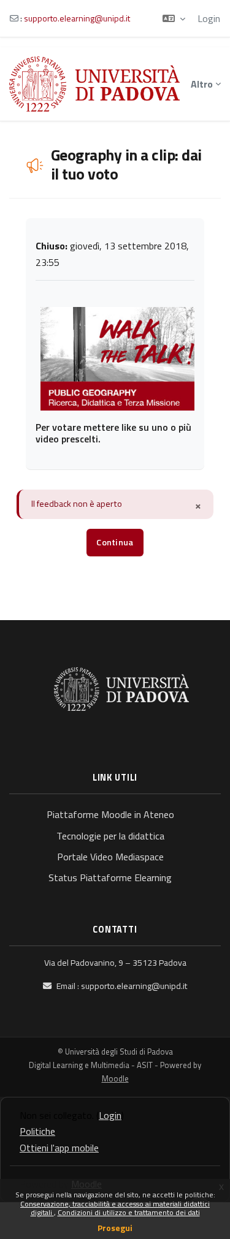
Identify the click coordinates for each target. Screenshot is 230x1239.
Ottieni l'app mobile (59, 1147)
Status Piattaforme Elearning (110, 877)
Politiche (37, 1131)
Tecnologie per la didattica (110, 835)
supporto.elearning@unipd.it (77, 18)
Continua (114, 542)
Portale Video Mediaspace (110, 856)
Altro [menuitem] (202, 84)
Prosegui (115, 1227)
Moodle (115, 1078)
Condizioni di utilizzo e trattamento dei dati (129, 1212)
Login (208, 18)
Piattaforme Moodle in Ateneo (110, 814)
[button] (174, 18)
